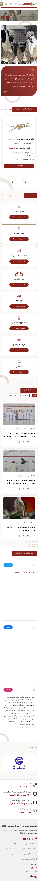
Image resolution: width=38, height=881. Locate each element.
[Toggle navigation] (36, 4)
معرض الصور (24, 395)
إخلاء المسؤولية (10, 849)
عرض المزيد (8, 109)
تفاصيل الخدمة (20, 217)
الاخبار (34, 395)
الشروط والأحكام (29, 849)
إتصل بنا (13, 854)
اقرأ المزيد (20, 166)
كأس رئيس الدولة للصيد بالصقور (21, 139)
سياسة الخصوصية (28, 859)
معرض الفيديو (13, 395)
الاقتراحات (12, 844)
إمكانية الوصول (29, 854)
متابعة (8, 565)
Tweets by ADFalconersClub (25, 573)
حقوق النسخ (30, 844)
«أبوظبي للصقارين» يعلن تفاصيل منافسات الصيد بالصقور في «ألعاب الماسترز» (20, 483)
